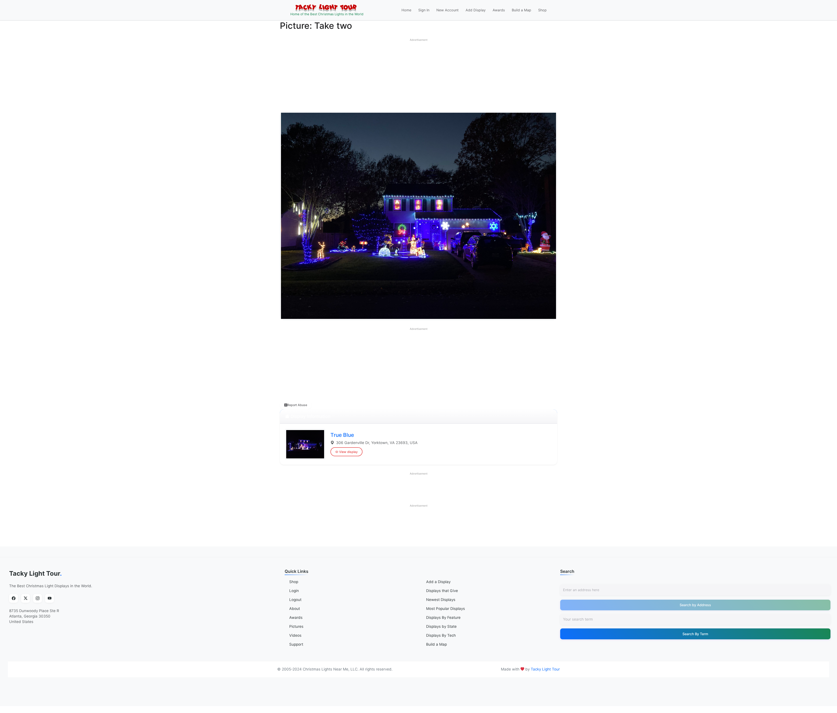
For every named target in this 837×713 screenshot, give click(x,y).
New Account (447, 10)
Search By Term (695, 634)
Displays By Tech (441, 635)
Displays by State (441, 626)
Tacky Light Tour (35, 573)
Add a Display (438, 582)
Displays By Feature (443, 617)
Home (406, 10)
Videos (295, 635)
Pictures (296, 626)
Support (296, 644)
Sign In (423, 10)
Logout (295, 599)
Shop (542, 10)
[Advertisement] (418, 74)
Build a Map (521, 10)
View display (348, 452)
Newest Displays (440, 599)
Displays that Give (442, 591)
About (294, 608)
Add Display (476, 10)
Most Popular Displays (445, 608)
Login (294, 591)
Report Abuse (297, 405)
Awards (499, 10)
